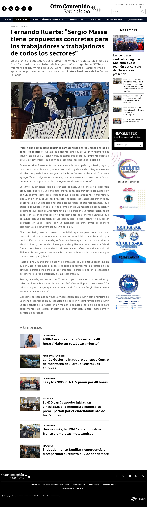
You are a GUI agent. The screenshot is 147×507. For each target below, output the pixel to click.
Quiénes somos (67, 488)
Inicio (7, 19)
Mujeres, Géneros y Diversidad (48, 19)
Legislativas (94, 19)
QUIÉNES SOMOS (135, 19)
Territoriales (75, 19)
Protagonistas (114, 19)
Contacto (81, 488)
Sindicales (21, 19)
